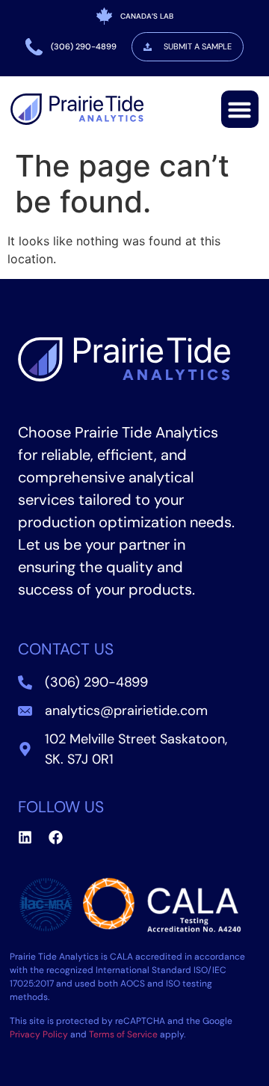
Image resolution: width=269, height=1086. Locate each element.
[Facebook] (56, 837)
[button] (240, 109)
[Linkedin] (25, 837)
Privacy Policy (39, 1034)
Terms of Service (123, 1034)
